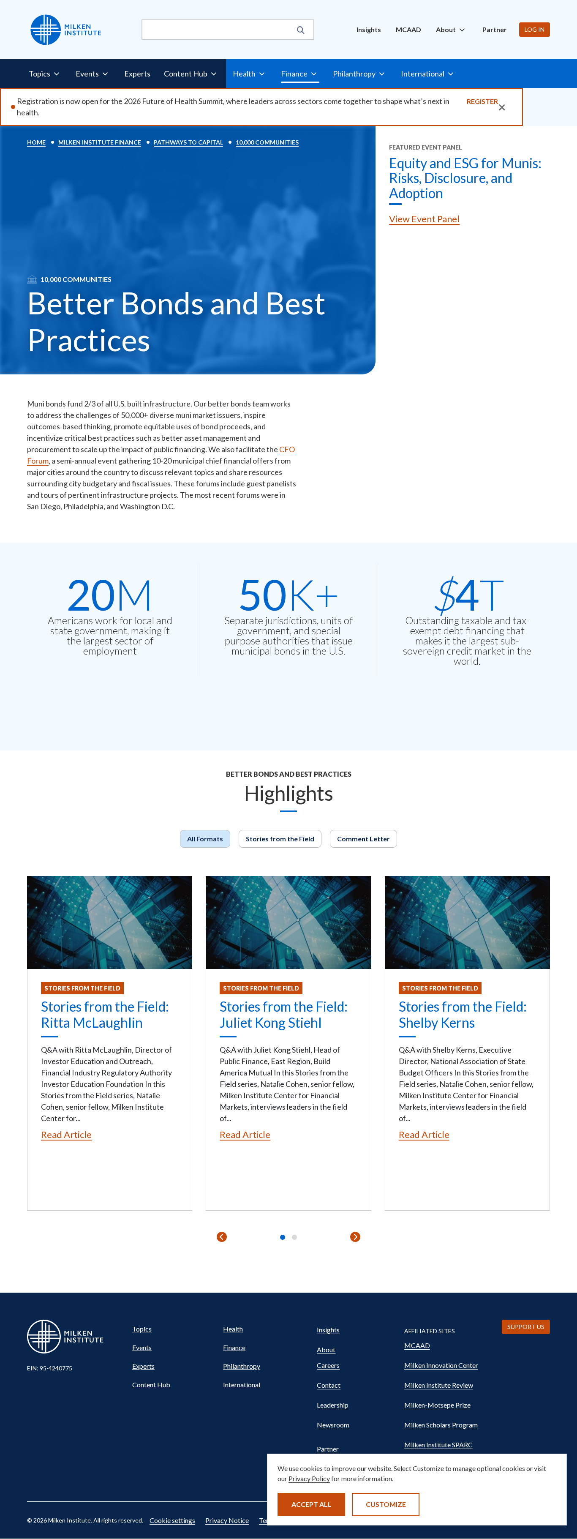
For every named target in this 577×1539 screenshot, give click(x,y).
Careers (328, 1365)
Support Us (525, 1326)
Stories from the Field (280, 839)
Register (482, 101)
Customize (386, 1504)
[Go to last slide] (222, 1237)
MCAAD (408, 29)
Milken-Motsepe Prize (437, 1405)
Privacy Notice (227, 1520)
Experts (137, 73)
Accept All (311, 1504)
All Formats (205, 839)
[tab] (282, 1237)
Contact (328, 1385)
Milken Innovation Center (441, 1365)
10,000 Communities (267, 142)
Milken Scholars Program (441, 1425)
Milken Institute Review (438, 1385)
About (326, 1349)
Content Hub (151, 1385)
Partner (494, 29)
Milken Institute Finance (99, 142)
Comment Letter (363, 839)
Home (36, 142)
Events (142, 1347)
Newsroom (333, 1425)
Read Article (66, 1134)
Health (233, 1329)
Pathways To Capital (188, 142)
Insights (369, 29)
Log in (534, 29)
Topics (142, 1329)
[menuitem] (368, 30)
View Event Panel (424, 218)
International (241, 1385)
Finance (234, 1347)
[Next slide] (355, 1237)
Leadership (332, 1405)
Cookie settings (172, 1520)
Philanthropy (241, 1366)
